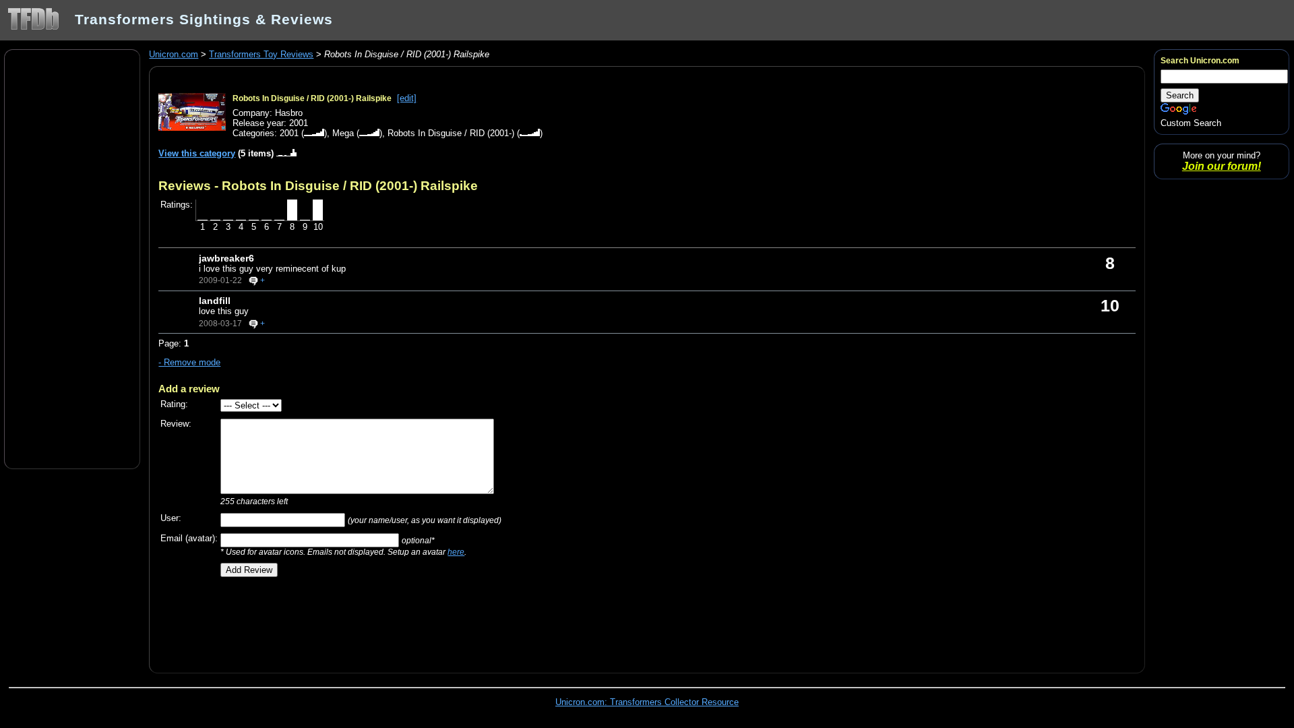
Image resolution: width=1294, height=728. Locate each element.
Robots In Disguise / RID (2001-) (451, 133)
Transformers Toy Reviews (261, 54)
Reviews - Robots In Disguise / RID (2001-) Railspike (318, 185)
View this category (196, 153)
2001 (289, 133)
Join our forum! (1221, 166)
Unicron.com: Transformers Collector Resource (647, 702)
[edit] (407, 98)
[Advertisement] (72, 258)
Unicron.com (173, 54)
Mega (343, 133)
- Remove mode (189, 362)
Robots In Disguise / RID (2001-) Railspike (312, 98)
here (456, 551)
